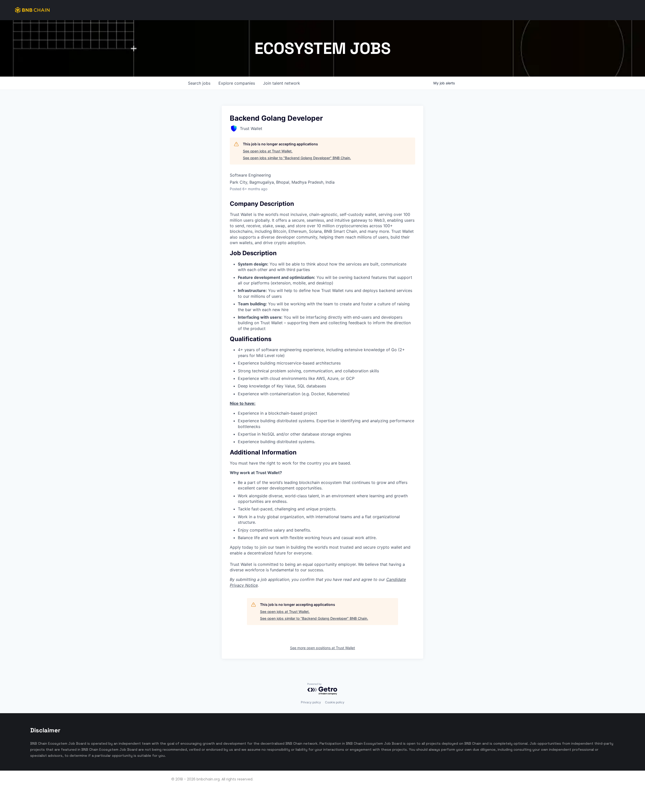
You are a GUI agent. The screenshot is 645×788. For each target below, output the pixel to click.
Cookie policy (334, 702)
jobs (199, 83)
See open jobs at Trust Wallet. (268, 151)
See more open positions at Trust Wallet (322, 648)
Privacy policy (311, 702)
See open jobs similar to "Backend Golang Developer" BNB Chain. (297, 158)
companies (236, 83)
